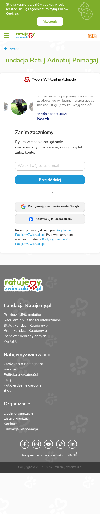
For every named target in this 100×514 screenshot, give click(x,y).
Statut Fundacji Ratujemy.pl (26, 325)
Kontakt (10, 341)
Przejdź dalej (50, 179)
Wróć (14, 48)
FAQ (7, 380)
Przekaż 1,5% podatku (22, 314)
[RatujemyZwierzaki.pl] (25, 34)
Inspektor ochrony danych (25, 336)
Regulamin (12, 369)
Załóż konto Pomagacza (23, 364)
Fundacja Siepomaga (21, 429)
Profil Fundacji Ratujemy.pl (26, 330)
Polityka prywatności (21, 374)
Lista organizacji (17, 418)
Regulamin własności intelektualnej (33, 320)
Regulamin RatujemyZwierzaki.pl (43, 232)
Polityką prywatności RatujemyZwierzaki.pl (42, 241)
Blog (7, 390)
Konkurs (10, 423)
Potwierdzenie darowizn (23, 385)
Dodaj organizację (18, 413)
